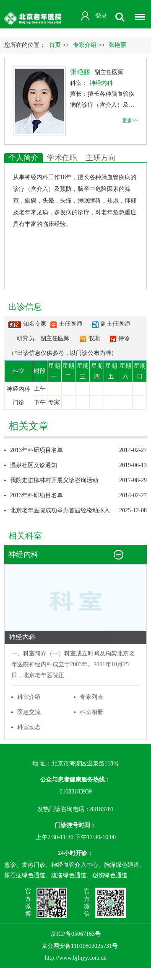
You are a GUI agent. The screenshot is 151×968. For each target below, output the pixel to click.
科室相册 (91, 712)
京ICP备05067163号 (75, 934)
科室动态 (29, 727)
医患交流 (29, 712)
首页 (55, 45)
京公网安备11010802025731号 (80, 946)
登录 (101, 16)
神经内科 (36, 177)
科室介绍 (29, 697)
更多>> (130, 120)
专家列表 (91, 697)
